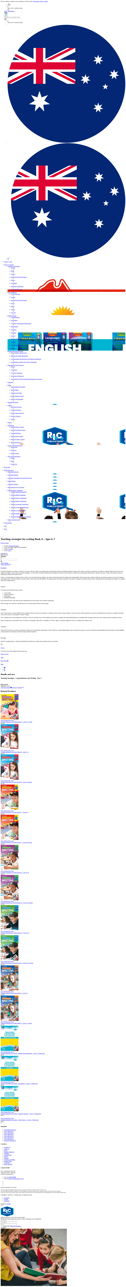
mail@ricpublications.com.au (16, 1202)
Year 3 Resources (9, 1158)
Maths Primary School (17, 436)
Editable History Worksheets (18, 501)
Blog (5, 529)
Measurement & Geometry (18, 387)
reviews (2, 647)
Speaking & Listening (17, 345)
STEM (13, 419)
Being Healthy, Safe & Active (19, 353)
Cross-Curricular (15, 294)
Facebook (6, 1234)
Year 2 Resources (9, 1157)
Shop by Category (9, 265)
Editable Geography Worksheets (19, 504)
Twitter (6, 1236)
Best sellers (7, 467)
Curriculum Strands (13, 475)
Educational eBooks (13, 472)
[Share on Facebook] (4, 669)
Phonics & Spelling (16, 339)
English (13, 268)
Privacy (6, 1180)
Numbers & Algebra (16, 393)
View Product (4, 720)
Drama (13, 458)
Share (2, 664)
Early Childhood (12, 292)
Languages (10, 382)
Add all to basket (5, 687)
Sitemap (6, 1182)
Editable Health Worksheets (18, 513)
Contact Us (7, 1171)
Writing (13, 348)
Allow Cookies (44, 1)
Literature (13, 333)
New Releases (8, 523)
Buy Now (11, 720)
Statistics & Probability (17, 399)
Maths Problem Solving (17, 396)
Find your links (8, 1188)
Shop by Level (8, 261)
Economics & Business (17, 286)
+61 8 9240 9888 (11, 1201)
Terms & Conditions (15, 1262)
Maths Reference (15, 442)
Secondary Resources (10, 1164)
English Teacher (12, 316)
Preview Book (4, 543)
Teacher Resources (14, 546)
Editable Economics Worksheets (19, 507)
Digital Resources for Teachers (16, 487)
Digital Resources (9, 470)
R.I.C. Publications (9, 11)
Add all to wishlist (17, 687)
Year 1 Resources (9, 1155)
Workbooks (11, 425)
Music (12, 461)
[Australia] (68, 257)
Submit (3, 1264)
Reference (13, 450)
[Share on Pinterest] (4, 670)
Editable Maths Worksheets (18, 495)
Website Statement (9, 1176)
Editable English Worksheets (18, 492)
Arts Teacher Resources (14, 456)
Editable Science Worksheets (19, 498)
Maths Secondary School (18, 439)
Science (13, 274)
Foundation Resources (10, 1154)
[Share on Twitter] (4, 667)
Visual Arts (14, 464)
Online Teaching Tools (14, 520)
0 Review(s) (4, 553)
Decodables (14, 320)
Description (3, 568)
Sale (5, 526)
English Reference (16, 433)
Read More (36, 1)
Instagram (6, 1237)
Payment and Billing (9, 1183)
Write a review (5, 654)
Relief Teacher (15, 453)
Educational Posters (13, 402)
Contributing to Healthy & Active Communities (24, 362)
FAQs (5, 1174)
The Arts (13, 312)
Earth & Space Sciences (17, 413)
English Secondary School (18, 430)
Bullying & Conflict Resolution (19, 356)
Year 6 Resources (9, 1163)
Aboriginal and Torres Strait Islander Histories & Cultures (26, 379)
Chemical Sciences (16, 410)
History (13, 280)
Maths (12, 271)
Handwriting (14, 326)
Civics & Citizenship (16, 289)
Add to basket (4, 563)
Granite (9, 1240)
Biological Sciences (16, 407)
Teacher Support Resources (15, 445)
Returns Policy (8, 1185)
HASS (13, 303)
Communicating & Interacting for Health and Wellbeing (26, 359)
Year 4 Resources (9, 1160)
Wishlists (6, 1177)
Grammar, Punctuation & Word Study (21, 323)
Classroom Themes (13, 484)
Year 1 (9, 550)
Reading (13, 342)
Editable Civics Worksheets (18, 510)
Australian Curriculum (14, 266)
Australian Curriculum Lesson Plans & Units (20, 478)
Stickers (10, 422)
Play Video (4, 661)
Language (13, 329)
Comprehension (15, 317)
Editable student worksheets (15, 490)
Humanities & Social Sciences (16, 365)
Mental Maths (14, 390)
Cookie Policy (8, 1179)
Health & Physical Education (19, 277)
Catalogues (7, 1186)
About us (6, 1173)
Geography (14, 283)
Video (2, 657)
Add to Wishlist (5, 564)
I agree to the (12, 1262)
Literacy (13, 336)
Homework (14, 447)
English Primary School (17, 427)
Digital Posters (11, 481)
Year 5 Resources (9, 1161)
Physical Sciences (16, 416)
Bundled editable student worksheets (21, 516)
